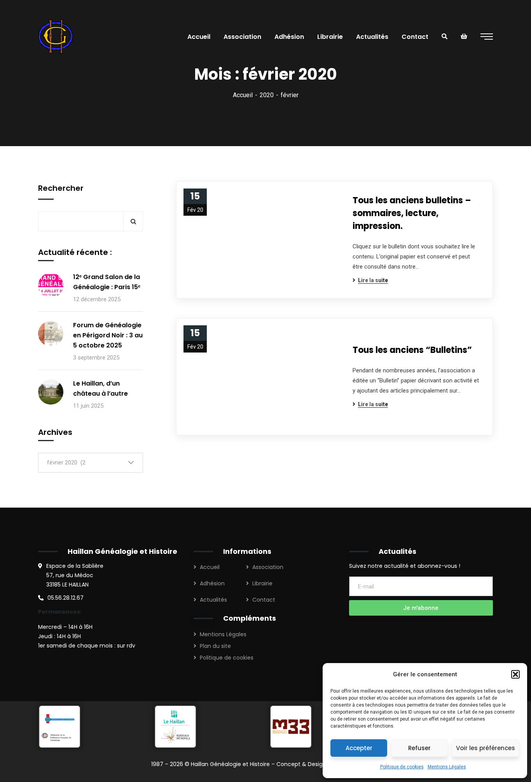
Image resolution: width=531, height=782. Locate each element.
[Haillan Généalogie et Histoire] (57, 36)
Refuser (419, 748)
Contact (263, 600)
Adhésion (212, 583)
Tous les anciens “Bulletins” (412, 350)
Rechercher (61, 188)
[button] (515, 674)
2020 (267, 95)
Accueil (243, 95)
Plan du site (215, 646)
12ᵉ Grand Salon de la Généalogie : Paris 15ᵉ (106, 282)
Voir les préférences (485, 748)
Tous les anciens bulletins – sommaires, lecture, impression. (412, 213)
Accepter (359, 748)
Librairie (262, 583)
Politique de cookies (402, 767)
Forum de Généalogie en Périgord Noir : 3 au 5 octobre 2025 (108, 335)
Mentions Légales (447, 767)
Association (267, 567)
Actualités (213, 600)
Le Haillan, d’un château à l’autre (100, 388)
